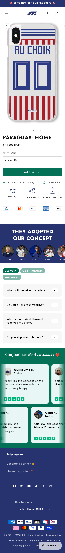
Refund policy (35, 535)
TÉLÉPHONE (9, 153)
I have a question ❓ (20, 471)
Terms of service (17, 540)
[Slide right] (40, 130)
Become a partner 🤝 (21, 463)
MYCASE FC (19, 535)
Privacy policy (53, 535)
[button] (7, 13)
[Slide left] (25, 130)
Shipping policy (21, 545)
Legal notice (35, 540)
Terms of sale (53, 540)
